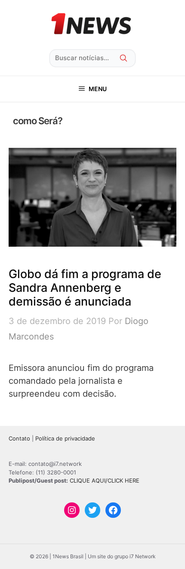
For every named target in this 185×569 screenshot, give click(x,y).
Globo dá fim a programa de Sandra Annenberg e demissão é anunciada (85, 288)
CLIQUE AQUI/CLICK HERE (104, 480)
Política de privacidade (65, 438)
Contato (19, 438)
